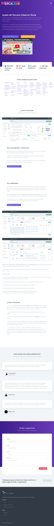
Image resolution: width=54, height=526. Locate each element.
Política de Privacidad (8, 504)
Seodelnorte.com (11, 374)
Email (8, 445)
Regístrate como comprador (14, 166)
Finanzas (19, 89)
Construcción (20, 87)
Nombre (8, 439)
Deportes (19, 88)
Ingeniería (26, 92)
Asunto (8, 451)
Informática (26, 91)
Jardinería (26, 95)
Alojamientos (7, 88)
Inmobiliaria (26, 93)
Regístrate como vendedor (13, 205)
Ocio (31, 92)
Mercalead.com (8, 523)
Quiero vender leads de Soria (28, 36)
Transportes (45, 92)
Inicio (5, 502)
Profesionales (39, 84)
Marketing (32, 85)
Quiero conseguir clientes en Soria (10, 36)
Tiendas (44, 91)
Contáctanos (48, 480)
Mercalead (36, 316)
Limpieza (32, 84)
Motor (31, 91)
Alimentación (7, 87)
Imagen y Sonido (25, 88)
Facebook (6, 512)
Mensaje (8, 458)
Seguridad (38, 85)
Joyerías (31, 82)
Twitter (5, 515)
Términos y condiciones (9, 507)
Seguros (38, 87)
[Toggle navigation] (51, 3)
